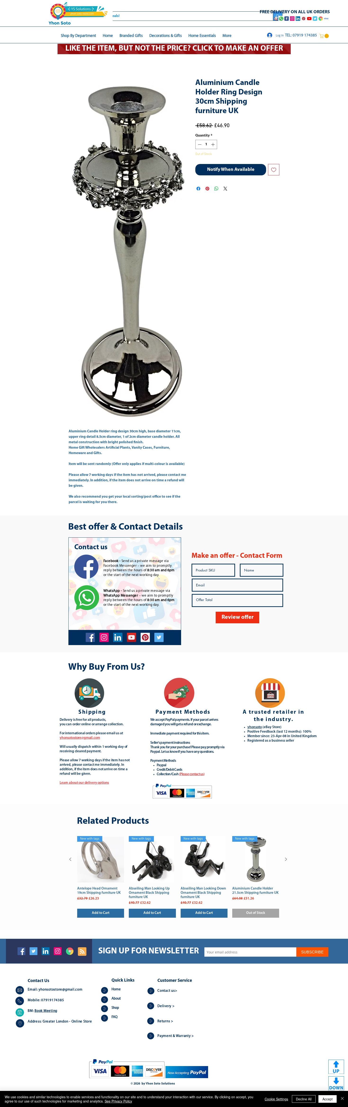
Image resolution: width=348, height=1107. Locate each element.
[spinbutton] (206, 145)
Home (73, 61)
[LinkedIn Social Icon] (45, 952)
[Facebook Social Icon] (21, 952)
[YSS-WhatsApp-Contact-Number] (281, 18)
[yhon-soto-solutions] (117, 637)
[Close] (342, 1099)
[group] (178, 877)
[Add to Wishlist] (273, 170)
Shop (115, 1008)
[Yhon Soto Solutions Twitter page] (315, 18)
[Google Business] (70, 952)
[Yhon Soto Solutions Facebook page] (286, 18)
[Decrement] (199, 145)
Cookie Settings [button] (276, 1099)
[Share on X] (225, 189)
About (116, 999)
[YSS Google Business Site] (320, 18)
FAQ (114, 1017)
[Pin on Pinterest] (207, 189)
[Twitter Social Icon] (33, 952)
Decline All (304, 1099)
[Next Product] (286, 860)
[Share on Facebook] (198, 189)
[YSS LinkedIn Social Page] (298, 18)
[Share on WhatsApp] (216, 189)
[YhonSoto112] (90, 637)
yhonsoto (254, 728)
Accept (327, 1099)
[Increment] (213, 145)
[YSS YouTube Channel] (309, 18)
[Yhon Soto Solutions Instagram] (292, 18)
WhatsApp (111, 591)
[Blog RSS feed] (82, 952)
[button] (324, 36)
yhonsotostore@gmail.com (60, 990)
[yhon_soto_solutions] (104, 637)
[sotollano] (159, 637)
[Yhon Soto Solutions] (131, 637)
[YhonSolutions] (145, 637)
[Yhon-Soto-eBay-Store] (326, 18)
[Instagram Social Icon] (58, 952)
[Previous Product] (70, 860)
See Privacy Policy (118, 1101)
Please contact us (191, 775)
